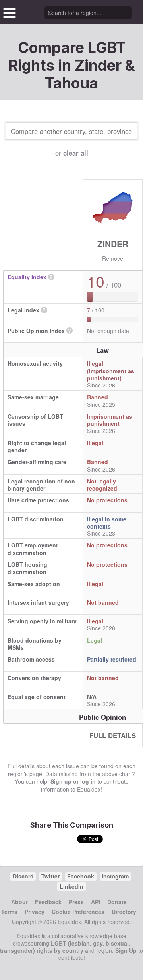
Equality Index (27, 277)
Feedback (48, 902)
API (95, 902)
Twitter (50, 876)
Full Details (112, 735)
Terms (9, 912)
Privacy (34, 912)
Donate (117, 902)
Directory (124, 912)
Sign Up (126, 950)
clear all (75, 153)
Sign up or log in (73, 781)
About (19, 902)
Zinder (112, 244)
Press (76, 902)
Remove (112, 258)
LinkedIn (71, 886)
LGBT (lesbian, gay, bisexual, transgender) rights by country (65, 946)
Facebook (80, 876)
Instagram (115, 876)
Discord (23, 876)
